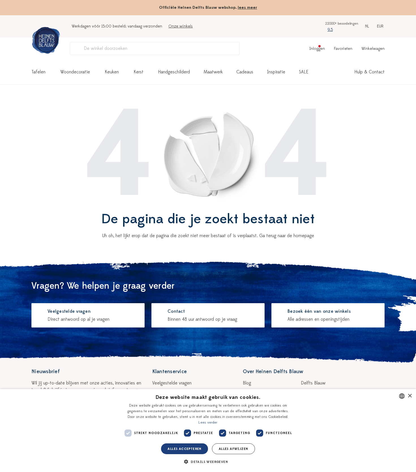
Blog (247, 383)
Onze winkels (180, 26)
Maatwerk (213, 72)
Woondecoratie (75, 72)
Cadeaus (244, 72)
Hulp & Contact (370, 72)
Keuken (112, 72)
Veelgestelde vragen (172, 383)
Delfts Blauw (313, 383)
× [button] (410, 396)
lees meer (247, 7)
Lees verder (207, 422)
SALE (303, 72)
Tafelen (38, 72)
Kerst (138, 72)
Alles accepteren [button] (184, 449)
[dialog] (208, 430)
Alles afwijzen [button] (233, 449)
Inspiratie (276, 72)
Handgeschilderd (174, 72)
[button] (208, 461)
